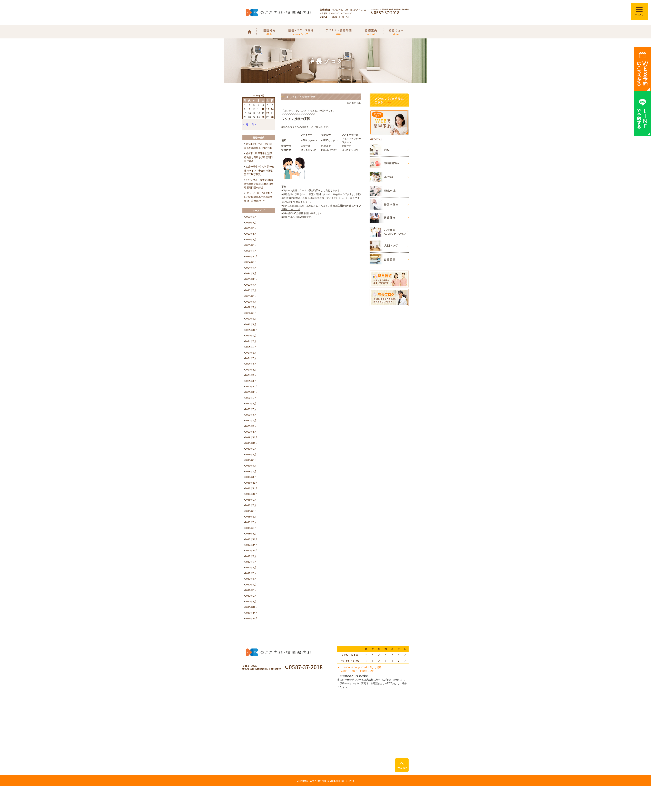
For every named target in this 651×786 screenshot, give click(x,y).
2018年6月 (251, 511)
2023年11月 (251, 279)
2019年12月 (251, 437)
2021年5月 (251, 358)
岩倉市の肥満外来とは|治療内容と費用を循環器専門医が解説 (258, 157)
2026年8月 (251, 216)
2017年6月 (251, 573)
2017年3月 (251, 590)
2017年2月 (251, 595)
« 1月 (245, 124)
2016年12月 (251, 607)
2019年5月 (251, 460)
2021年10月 (251, 330)
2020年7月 (251, 403)
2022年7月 (251, 307)
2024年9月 (251, 262)
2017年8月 (251, 561)
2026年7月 (251, 222)
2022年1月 (251, 324)
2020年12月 (251, 386)
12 (263, 109)
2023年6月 (251, 290)
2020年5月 (251, 409)
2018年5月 (251, 516)
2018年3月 (251, 522)
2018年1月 (251, 533)
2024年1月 (251, 273)
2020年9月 (251, 397)
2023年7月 (251, 284)
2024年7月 (251, 267)
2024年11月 (251, 256)
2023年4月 (251, 301)
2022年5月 (251, 318)
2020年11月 (251, 392)
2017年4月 (251, 584)
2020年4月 (251, 414)
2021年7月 (251, 346)
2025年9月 (251, 245)
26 (263, 117)
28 (272, 117)
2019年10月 (251, 443)
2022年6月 (251, 313)
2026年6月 (251, 228)
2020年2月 (251, 426)
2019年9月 (251, 448)
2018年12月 (251, 482)
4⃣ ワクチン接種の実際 (301, 97)
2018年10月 (251, 493)
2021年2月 (251, 375)
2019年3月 (251, 471)
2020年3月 (251, 420)
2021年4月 (251, 363)
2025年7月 (251, 250)
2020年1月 (251, 431)
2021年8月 (251, 341)
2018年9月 (251, 499)
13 (267, 109)
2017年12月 (251, 539)
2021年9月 (251, 335)
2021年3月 (251, 369)
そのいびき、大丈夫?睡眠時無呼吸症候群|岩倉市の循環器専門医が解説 (258, 183)
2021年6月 (251, 352)
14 (272, 109)
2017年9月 (251, 556)
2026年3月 (251, 239)
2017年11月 (251, 544)
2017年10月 (251, 550)
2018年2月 (251, 528)
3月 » (253, 124)
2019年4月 (251, 465)
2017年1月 (251, 601)
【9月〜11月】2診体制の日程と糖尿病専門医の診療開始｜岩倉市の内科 (258, 196)
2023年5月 (251, 296)
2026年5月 (251, 233)
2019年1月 (251, 477)
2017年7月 (251, 567)
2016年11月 (251, 612)
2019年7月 (251, 454)
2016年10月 (251, 618)
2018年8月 (251, 505)
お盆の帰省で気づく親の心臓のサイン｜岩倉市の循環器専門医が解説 (259, 170)
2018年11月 (251, 488)
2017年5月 (251, 578)
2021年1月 (251, 380)
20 (267, 113)
